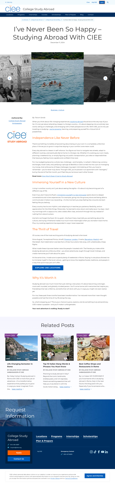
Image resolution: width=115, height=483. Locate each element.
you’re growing (55, 129)
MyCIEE (94, 2)
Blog (81, 15)
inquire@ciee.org (15, 447)
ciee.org (9, 2)
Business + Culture (57, 110)
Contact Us (19, 459)
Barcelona (88, 239)
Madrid (96, 239)
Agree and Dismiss (95, 476)
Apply (102, 2)
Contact (91, 15)
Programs (21, 15)
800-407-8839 (68, 454)
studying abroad (76, 122)
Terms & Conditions (71, 478)
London (75, 239)
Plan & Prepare (70, 15)
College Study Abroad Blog (53, 19)
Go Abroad (25, 19)
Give (88, 2)
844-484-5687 (14, 444)
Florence (67, 239)
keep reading (17, 389)
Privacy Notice (55, 478)
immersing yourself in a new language (71, 195)
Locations (9, 15)
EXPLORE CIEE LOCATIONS (47, 268)
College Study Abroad (37, 19)
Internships (33, 15)
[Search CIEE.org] (108, 2)
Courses (44, 15)
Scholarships (56, 15)
